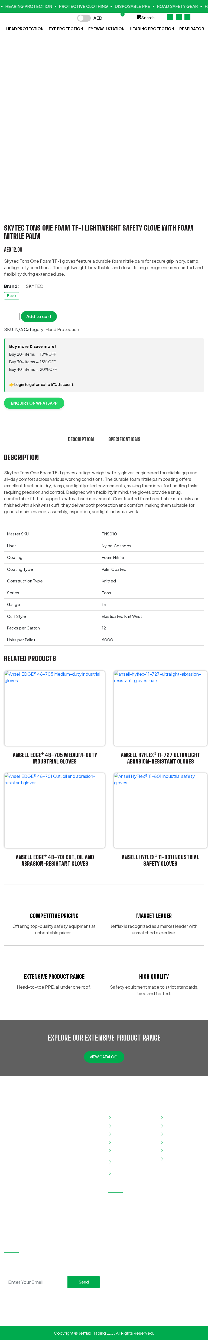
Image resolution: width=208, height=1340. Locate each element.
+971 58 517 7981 (175, 1223)
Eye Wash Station (129, 1125)
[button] (146, 16)
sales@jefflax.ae (131, 1232)
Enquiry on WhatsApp (34, 403)
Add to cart (38, 316)
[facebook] (48, 1298)
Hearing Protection (152, 28)
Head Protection (25, 28)
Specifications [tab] (124, 439)
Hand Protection (62, 329)
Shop (170, 1133)
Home (171, 1117)
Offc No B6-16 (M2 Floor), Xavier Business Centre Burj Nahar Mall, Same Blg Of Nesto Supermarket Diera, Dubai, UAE (155, 1208)
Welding (121, 1172)
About (171, 1125)
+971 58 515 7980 (132, 1223)
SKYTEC (34, 286)
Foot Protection (128, 1133)
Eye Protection (66, 28)
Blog (169, 1142)
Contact (173, 1158)
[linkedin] (66, 1298)
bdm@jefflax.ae (173, 1232)
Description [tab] (81, 439)
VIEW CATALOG (104, 1056)
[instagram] (57, 1298)
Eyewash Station (106, 28)
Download (174, 1150)
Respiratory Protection (124, 1161)
